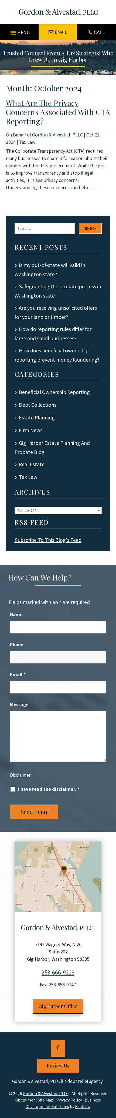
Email (18, 674)
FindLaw (82, 1106)
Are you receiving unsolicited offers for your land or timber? (56, 312)
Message (19, 704)
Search (90, 228)
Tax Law (27, 142)
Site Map (45, 1100)
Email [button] (61, 32)
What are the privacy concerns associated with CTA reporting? (58, 112)
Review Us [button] (58, 1065)
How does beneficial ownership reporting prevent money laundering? (57, 355)
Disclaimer (20, 775)
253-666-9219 (58, 972)
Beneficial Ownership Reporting (54, 392)
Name (16, 614)
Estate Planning (37, 417)
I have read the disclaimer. (49, 789)
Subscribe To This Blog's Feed (48, 539)
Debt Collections (37, 404)
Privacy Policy (69, 1100)
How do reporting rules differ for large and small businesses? (53, 334)
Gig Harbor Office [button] (58, 1006)
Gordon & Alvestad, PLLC (57, 135)
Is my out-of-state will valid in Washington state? (50, 270)
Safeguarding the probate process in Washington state (58, 291)
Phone (16, 644)
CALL (99, 32)
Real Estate (32, 464)
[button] (19, 30)
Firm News (30, 430)
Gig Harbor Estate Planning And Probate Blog (52, 447)
